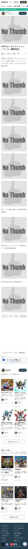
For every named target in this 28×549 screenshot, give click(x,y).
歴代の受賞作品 (18, 533)
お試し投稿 (17, 6)
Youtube (3, 538)
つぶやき (9, 6)
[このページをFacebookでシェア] (7, 544)
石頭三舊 (8, 12)
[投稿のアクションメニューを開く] (12, 403)
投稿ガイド (16, 540)
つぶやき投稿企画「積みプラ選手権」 (9, 9)
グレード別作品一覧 (19, 528)
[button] (10, 2)
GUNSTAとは (4, 525)
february (6, 479)
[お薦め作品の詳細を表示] (25, 54)
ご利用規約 (16, 535)
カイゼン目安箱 (5, 533)
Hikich (19, 476)
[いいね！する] (25, 544)
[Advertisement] (14, 333)
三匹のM (19, 507)
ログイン (16, 2)
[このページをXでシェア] (2, 544)
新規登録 (23, 2)
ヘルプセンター (5, 528)
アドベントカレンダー (19, 525)
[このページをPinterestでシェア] (11, 544)
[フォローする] (23, 13)
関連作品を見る (14, 517)
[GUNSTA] (4, 2)
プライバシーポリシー (19, 538)
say (5, 507)
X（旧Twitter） (5, 535)
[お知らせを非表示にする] (26, 9)
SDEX (16, 316)
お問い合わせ (4, 530)
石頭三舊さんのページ (14, 441)
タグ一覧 (16, 530)
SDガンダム (5, 316)
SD (6, 14)
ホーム (3, 6)
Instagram (3, 540)
